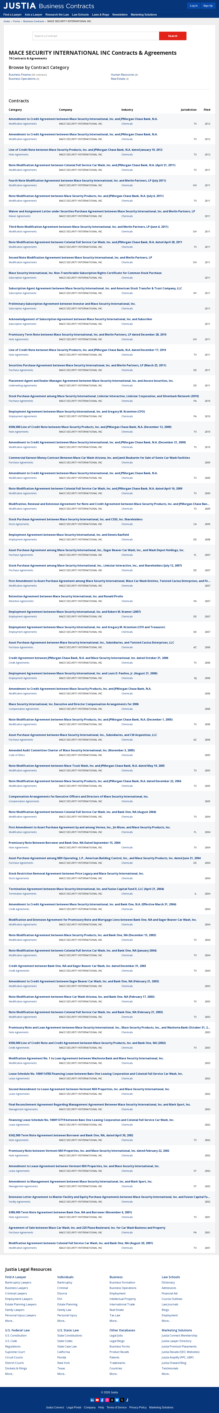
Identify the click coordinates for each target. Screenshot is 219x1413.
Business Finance (20, 74)
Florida (61, 1357)
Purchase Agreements (21, 370)
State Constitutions (69, 1335)
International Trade (122, 1304)
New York (63, 1363)
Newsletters (120, 14)
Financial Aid (169, 1293)
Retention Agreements (21, 601)
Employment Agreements (23, 416)
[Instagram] (107, 1400)
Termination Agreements (22, 893)
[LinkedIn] (92, 1400)
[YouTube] (97, 1400)
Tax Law (115, 1315)
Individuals (65, 1277)
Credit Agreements (19, 662)
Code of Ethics (17, 755)
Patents (114, 1357)
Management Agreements (23, 1109)
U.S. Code (11, 1341)
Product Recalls (119, 1352)
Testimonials (170, 1368)
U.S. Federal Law (17, 1330)
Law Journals (170, 1304)
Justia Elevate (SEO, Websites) (180, 1352)
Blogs (165, 1310)
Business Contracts (33, 21)
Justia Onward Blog (174, 1363)
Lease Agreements (19, 1078)
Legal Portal (74, 1407)
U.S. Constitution (16, 1335)
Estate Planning (67, 1304)
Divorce (62, 1293)
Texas (61, 1368)
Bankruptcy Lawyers (18, 1282)
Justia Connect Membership (179, 1335)
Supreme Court (15, 1352)
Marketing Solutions (144, 14)
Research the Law (57, 14)
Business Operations (22, 79)
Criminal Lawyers (16, 1293)
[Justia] (19, 6)
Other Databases (122, 1330)
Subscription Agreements (22, 277)
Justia (6, 21)
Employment (118, 1293)
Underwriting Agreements (23, 385)
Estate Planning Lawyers (21, 1304)
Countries (116, 1368)
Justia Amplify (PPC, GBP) (178, 1357)
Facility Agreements (19, 1201)
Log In (194, 5)
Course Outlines (172, 1299)
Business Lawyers (16, 1288)
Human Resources (122, 74)
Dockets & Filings (16, 1368)
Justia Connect (55, 1407)
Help (101, 1407)
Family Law (64, 1310)
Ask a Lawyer (34, 14)
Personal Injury (67, 1315)
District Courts (14, 1363)
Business (116, 1277)
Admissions (169, 1288)
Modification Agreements (23, 123)
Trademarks (117, 1363)
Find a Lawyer (12, 14)
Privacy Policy (138, 1407)
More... (9, 1321)
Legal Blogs (117, 1341)
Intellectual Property (123, 1299)
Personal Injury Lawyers (20, 1315)
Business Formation (122, 1282)
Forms (16, 21)
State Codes (65, 1341)
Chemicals (127, 123)
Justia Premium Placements (179, 1346)
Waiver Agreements (19, 216)
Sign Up (208, 5)
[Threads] (112, 1400)
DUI (59, 1299)
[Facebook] (102, 1400)
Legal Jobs (116, 1335)
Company (90, 1407)
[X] (122, 1400)
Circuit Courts (14, 1357)
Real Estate (118, 79)
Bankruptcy (64, 1282)
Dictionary (168, 1282)
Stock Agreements (19, 524)
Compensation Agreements (24, 708)
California (63, 1352)
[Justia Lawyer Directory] (127, 1400)
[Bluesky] (117, 1400)
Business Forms (120, 1346)
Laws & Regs (100, 14)
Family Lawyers (14, 1310)
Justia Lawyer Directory (176, 1341)
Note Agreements (19, 154)
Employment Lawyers (19, 1299)
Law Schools (80, 14)
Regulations (13, 1346)
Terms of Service (117, 1407)
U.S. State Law (68, 1330)
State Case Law (67, 1346)
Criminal (62, 1288)
